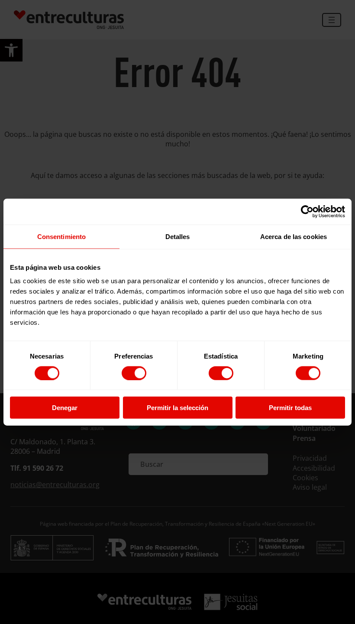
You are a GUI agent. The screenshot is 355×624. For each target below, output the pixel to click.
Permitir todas (290, 407)
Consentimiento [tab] (61, 236)
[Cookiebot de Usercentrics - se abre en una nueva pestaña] (307, 211)
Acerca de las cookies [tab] (293, 236)
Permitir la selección (177, 407)
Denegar (64, 407)
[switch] (134, 373)
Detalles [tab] (177, 236)
